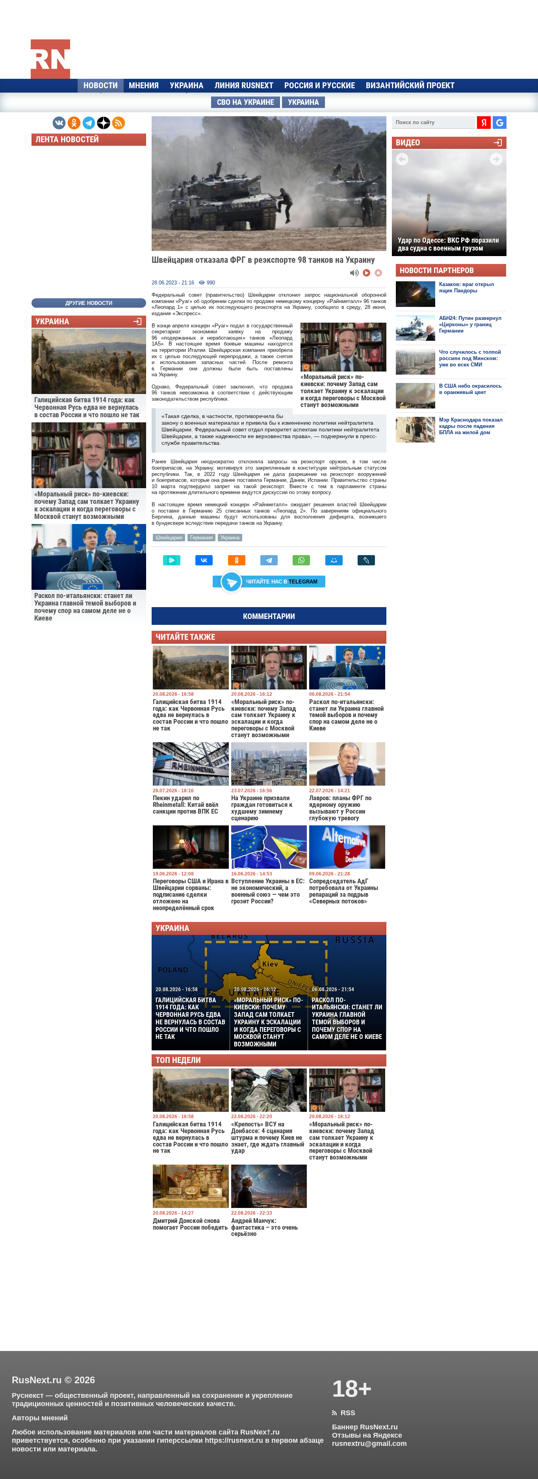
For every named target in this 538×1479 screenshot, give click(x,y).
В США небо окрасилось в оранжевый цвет (470, 389)
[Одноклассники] (236, 560)
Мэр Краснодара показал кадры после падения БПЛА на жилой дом (471, 426)
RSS (343, 1413)
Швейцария (169, 538)
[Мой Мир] (334, 560)
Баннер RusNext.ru (365, 1427)
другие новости (88, 303)
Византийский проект (410, 85)
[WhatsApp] (301, 560)
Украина (187, 85)
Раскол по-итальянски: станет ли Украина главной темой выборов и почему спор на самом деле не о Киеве (347, 1013)
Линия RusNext (244, 85)
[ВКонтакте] (204, 560)
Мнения (144, 85)
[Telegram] (269, 560)
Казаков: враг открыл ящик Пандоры (466, 287)
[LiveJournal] (366, 560)
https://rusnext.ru (234, 1440)
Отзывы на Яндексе (367, 1435)
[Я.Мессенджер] (171, 560)
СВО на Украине (245, 102)
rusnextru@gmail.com (369, 1443)
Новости (100, 85)
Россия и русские (319, 85)
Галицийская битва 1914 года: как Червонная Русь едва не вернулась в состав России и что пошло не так (190, 1013)
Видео (408, 142)
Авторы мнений (40, 1418)
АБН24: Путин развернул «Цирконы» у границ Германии (470, 324)
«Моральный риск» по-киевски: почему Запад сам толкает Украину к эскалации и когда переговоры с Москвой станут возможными (268, 1017)
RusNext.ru (37, 1380)
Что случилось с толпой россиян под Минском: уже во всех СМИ (470, 358)
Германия (201, 538)
